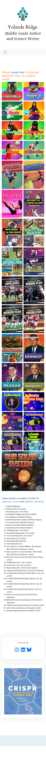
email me (17, 72)
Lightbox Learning (33, 501)
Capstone (6, 501)
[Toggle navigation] (5, 52)
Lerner (16, 501)
